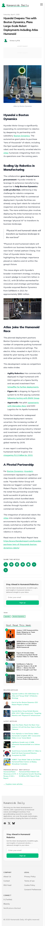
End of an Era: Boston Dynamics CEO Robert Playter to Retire (25, 703)
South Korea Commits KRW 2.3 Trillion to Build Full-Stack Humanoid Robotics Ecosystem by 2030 (26, 753)
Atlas (5, 153)
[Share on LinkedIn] (17, 564)
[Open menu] (41, 4)
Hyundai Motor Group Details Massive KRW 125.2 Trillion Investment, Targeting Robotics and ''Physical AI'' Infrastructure (26, 713)
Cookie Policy (29, 885)
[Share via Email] (34, 564)
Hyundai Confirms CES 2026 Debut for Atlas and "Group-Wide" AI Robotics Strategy (25, 696)
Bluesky (6, 904)
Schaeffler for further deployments (23, 387)
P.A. (18, 41)
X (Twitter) (7, 899)
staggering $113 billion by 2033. (18, 455)
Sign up (22, 603)
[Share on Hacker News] (28, 564)
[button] (22, 309)
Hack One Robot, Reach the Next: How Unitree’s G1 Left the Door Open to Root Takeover (26, 727)
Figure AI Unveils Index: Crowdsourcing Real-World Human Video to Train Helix (27, 655)
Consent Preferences (32, 889)
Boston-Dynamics (18, 616)
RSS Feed (7, 885)
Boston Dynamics (22, 135)
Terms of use (29, 881)
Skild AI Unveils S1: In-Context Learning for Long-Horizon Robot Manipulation (28, 677)
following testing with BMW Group (23, 398)
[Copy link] (5, 570)
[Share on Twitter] (5, 564)
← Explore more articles (12, 784)
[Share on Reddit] (23, 564)
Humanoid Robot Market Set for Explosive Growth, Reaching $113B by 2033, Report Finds (30, 774)
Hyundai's (28, 471)
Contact (6, 881)
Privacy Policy (30, 876)
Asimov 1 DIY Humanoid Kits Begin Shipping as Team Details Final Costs (27, 632)
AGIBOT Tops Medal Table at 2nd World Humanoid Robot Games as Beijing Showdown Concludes (26, 762)
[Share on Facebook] (11, 564)
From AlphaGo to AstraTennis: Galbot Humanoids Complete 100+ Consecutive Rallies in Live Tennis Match (26, 736)
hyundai (7, 616)
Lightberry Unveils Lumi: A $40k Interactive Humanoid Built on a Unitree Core (26, 744)
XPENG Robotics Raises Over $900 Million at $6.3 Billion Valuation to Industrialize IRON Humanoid (28, 644)
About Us (7, 876)
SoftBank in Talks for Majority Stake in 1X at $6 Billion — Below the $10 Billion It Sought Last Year (27, 667)
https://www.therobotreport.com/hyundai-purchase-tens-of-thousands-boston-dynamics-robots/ (22, 544)
